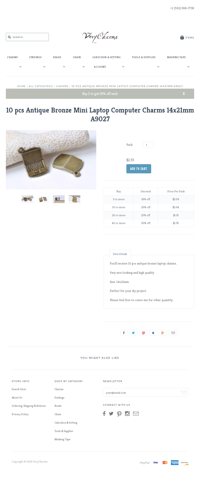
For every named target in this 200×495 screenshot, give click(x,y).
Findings (59, 397)
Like (123, 333)
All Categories (41, 86)
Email (173, 333)
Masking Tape (62, 439)
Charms (62, 86)
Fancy (153, 333)
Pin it (143, 333)
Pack (129, 145)
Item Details (120, 254)
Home (21, 86)
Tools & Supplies (63, 431)
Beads (58, 406)
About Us (17, 397)
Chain (57, 414)
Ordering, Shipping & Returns (29, 406)
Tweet (133, 333)
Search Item (19, 389)
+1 (163, 333)
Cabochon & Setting (65, 422)
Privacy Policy (20, 414)
